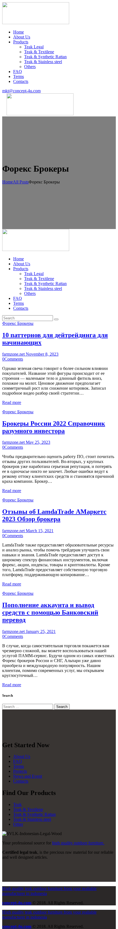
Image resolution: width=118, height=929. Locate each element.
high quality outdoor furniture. (78, 843)
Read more (11, 402)
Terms (18, 766)
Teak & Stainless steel (32, 819)
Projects (20, 771)
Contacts (20, 781)
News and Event (27, 776)
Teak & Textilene (28, 809)
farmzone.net (14, 354)
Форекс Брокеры (17, 323)
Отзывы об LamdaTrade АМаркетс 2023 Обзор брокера (54, 515)
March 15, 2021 (40, 530)
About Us (21, 756)
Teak (17, 804)
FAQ (17, 761)
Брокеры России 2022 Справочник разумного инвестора (53, 427)
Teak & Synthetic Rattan (34, 814)
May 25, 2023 (38, 442)
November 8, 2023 (42, 354)
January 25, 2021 (41, 631)
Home (7, 182)
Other (18, 824)
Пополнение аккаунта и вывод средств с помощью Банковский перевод (50, 612)
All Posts (21, 182)
